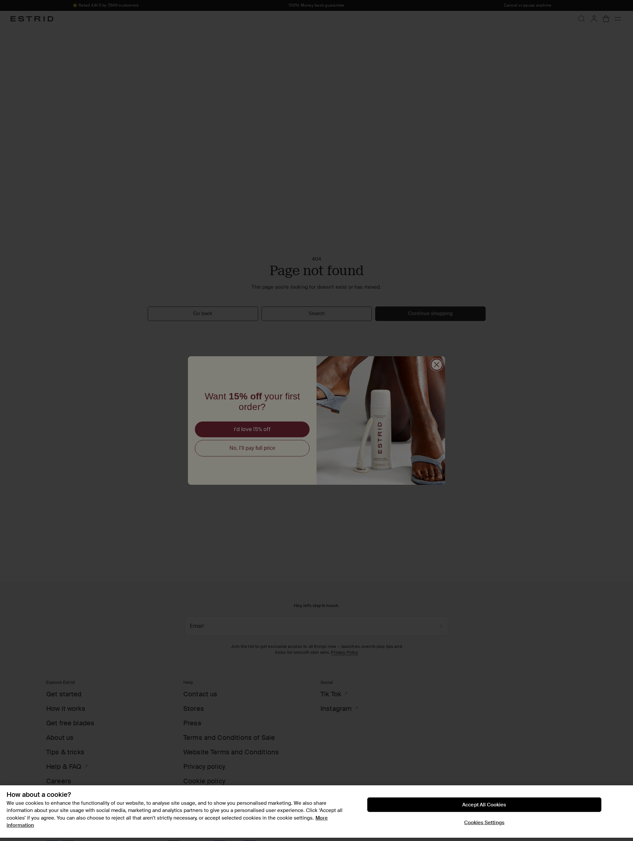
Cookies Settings (484, 822)
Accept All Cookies (484, 804)
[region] (316, 811)
